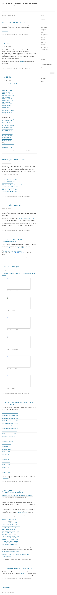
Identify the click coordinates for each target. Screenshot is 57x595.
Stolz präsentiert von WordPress (8, 592)
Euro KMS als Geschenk (13, 83)
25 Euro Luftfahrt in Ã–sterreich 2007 (10, 186)
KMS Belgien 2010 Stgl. (7, 90)
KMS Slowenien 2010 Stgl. (7, 134)
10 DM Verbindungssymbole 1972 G (9, 438)
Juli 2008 (43, 37)
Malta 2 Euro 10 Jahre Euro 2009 (9, 534)
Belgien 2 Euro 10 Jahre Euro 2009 (9, 519)
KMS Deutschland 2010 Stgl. (8, 93)
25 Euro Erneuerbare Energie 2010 (9, 191)
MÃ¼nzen (15, 34)
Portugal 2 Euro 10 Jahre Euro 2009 (10, 537)
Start (3, 10)
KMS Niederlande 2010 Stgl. (8, 119)
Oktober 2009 (44, 30)
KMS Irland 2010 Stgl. (6, 105)
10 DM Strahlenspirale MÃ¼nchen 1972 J (9, 431)
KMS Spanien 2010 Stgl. (7, 135)
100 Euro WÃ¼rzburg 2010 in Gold (26, 218)
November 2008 (44, 34)
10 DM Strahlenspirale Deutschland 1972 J (10, 420)
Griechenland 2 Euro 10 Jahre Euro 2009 (11, 526)
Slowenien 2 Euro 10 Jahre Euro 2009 (10, 541)
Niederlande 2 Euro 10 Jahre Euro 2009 (10, 532)
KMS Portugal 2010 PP (7, 124)
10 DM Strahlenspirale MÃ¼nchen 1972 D (10, 423)
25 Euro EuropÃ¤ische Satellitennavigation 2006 (12, 184)
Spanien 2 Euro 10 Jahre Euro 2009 (9, 542)
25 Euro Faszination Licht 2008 (9, 188)
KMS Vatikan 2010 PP (6, 140)
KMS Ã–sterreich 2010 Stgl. (8, 144)
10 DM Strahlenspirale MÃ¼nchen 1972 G (10, 428)
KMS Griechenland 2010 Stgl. (8, 103)
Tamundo (22, 573)
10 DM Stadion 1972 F (6, 457)
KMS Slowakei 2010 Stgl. (7, 129)
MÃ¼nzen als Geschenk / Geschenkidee (19, 3)
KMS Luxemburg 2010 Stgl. (8, 110)
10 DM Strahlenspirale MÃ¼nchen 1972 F (10, 426)
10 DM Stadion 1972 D (6, 454)
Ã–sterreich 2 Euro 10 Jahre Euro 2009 (10, 536)
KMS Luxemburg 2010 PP (7, 112)
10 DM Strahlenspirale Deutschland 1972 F (10, 415)
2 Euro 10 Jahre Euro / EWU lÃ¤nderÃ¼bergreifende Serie (12, 491)
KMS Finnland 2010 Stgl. (7, 97)
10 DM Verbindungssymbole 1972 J (8, 441)
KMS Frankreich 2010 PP (7, 102)
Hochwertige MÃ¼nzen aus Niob (13, 159)
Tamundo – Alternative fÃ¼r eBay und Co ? (17, 568)
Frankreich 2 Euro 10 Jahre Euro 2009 (10, 524)
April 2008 (43, 41)
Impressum (9, 10)
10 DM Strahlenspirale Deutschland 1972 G (10, 418)
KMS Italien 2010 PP (6, 109)
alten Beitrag (6, 478)
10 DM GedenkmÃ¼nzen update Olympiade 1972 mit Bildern (17, 403)
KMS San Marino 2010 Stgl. (8, 125)
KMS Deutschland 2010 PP (8, 95)
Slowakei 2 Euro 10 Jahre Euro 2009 (10, 539)
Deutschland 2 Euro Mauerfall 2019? (15, 22)
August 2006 (43, 51)
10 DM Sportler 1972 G (6, 449)
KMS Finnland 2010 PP (7, 98)
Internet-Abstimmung (22, 512)
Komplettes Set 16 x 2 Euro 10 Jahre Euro (11, 551)
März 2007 (43, 46)
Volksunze (5, 43)
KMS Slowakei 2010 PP (7, 130)
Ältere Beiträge (6, 587)
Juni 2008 (43, 39)
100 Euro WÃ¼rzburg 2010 (11, 205)
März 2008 (43, 42)
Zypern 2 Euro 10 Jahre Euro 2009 (9, 544)
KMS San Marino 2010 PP (7, 127)
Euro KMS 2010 (7, 77)
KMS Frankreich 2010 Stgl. (7, 100)
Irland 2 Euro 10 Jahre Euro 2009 (9, 527)
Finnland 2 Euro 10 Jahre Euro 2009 (9, 522)
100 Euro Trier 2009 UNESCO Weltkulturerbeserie (12, 240)
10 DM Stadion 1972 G (6, 459)
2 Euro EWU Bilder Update (11, 267)
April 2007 (43, 44)
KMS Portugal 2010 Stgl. (7, 122)
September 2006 (44, 49)
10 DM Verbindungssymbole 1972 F (9, 436)
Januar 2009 (43, 32)
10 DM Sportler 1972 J (6, 451)
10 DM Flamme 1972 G (6, 469)
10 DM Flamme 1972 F (6, 467)
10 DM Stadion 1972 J (6, 462)
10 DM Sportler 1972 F (6, 446)
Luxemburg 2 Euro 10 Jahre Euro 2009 (10, 531)
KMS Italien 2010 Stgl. (6, 107)
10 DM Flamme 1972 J (6, 472)
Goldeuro (43, 67)
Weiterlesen (5, 31)
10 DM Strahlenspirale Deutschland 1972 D (10, 413)
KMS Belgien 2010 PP (6, 92)
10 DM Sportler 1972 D (6, 444)
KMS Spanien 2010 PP (7, 137)
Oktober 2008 (44, 36)
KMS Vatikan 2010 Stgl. (7, 139)
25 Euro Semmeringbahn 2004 (8, 181)
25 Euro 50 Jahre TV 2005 (7, 183)
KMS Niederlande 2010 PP (7, 120)
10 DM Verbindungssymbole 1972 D (9, 433)
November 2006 (44, 47)
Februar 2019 (44, 27)
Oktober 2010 (44, 29)
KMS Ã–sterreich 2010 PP (7, 147)
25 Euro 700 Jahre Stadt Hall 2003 (9, 179)
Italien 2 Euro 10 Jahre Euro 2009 (9, 529)
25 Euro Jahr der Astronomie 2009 (9, 189)
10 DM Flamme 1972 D (6, 464)
